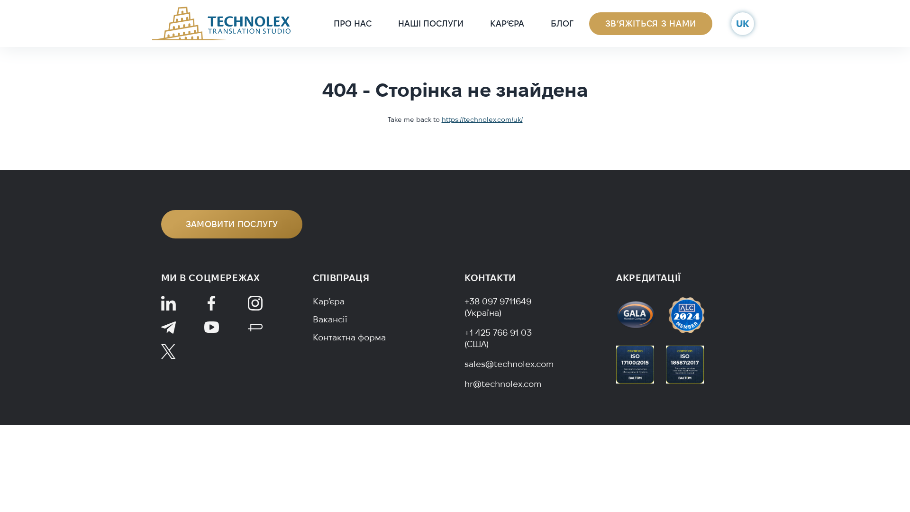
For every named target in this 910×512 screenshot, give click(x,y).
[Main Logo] (221, 23)
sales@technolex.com (509, 364)
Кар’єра (507, 23)
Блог (562, 23)
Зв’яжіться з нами (650, 23)
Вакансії (330, 319)
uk (742, 23)
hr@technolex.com (502, 384)
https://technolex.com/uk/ (482, 119)
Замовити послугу (232, 224)
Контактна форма (349, 337)
